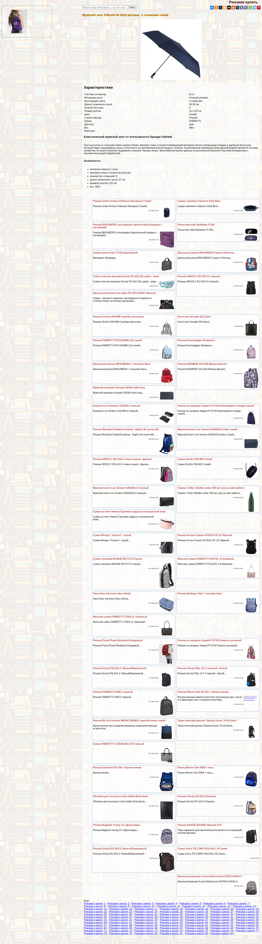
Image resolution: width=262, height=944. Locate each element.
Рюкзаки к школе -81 (171, 933)
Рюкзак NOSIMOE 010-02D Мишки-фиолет (202, 364)
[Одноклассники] (216, 7)
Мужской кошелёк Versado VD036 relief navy (119, 387)
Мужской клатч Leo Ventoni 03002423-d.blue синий (207, 429)
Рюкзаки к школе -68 (196, 928)
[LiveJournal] (237, 7)
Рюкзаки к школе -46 (171, 920)
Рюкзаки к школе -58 (120, 925)
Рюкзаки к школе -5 (190, 903)
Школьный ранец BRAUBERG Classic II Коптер (206, 252)
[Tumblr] (242, 7)
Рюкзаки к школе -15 (95, 909)
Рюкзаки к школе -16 (120, 909)
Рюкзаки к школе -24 (145, 911)
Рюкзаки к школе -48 (221, 920)
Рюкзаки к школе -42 (247, 917)
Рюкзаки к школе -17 (145, 909)
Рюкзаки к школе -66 (145, 928)
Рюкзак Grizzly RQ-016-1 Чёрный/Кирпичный (119, 668)
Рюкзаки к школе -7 (238, 903)
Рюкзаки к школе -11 (168, 906)
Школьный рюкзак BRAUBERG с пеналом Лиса (121, 364)
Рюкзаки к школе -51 (120, 922)
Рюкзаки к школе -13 (219, 906)
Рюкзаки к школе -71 (95, 930)
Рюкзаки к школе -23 (120, 911)
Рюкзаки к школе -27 (221, 911)
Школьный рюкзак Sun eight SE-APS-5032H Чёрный (124, 293)
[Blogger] (225, 7)
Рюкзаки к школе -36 (95, 917)
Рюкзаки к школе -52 (145, 922)
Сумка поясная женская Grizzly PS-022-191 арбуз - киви (126, 276)
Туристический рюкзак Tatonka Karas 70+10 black (207, 720)
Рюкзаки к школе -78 (95, 933)
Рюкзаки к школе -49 (247, 920)
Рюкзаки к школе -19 (196, 909)
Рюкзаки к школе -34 (221, 914)
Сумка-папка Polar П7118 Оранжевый (115, 252)
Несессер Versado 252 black (194, 316)
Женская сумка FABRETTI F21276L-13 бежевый (206, 559)
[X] (220, 7)
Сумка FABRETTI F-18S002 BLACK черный (118, 744)
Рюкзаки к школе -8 (94, 906)
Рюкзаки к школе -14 (244, 906)
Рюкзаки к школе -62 (221, 925)
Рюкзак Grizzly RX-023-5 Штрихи (197, 796)
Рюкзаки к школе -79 (120, 933)
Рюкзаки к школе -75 (196, 930)
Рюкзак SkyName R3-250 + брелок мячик (117, 767)
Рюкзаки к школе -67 (171, 928)
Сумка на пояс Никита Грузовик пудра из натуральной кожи (129, 511)
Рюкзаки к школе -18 (171, 909)
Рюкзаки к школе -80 (145, 933)
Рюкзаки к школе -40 (196, 917)
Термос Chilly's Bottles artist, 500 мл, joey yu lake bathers (211, 488)
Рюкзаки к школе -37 (120, 917)
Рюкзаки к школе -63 (247, 925)
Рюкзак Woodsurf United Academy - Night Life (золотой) (125, 429)
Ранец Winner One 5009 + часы (196, 767)
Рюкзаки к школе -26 (196, 911)
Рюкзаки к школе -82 (196, 933)
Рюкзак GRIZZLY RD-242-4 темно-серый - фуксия (122, 459)
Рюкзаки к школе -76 (221, 930)
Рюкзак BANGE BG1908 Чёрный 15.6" (200, 825)
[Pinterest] (258, 7)
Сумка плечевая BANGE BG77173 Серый (117, 559)
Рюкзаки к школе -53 (171, 922)
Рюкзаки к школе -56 (247, 922)
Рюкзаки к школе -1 (94, 903)
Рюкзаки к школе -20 (221, 909)
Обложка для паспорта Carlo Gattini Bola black (120, 796)
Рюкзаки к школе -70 (247, 928)
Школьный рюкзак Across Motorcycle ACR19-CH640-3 (210, 876)
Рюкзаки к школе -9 (118, 906)
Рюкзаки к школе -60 (171, 925)
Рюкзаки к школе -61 (196, 925)
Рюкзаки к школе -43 (95, 920)
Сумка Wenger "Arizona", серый (112, 535)
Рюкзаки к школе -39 (171, 917)
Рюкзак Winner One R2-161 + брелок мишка (203, 692)
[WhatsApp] (250, 7)
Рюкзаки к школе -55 (221, 922)
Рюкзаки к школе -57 (95, 925)
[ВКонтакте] (212, 7)
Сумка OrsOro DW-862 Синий (195, 459)
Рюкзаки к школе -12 (193, 906)
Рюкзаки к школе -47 (196, 920)
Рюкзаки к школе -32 (171, 914)
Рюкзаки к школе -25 (171, 911)
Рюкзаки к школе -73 (145, 930)
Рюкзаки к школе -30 (120, 914)
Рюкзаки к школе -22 (95, 911)
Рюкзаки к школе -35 (247, 914)
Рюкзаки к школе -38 (145, 917)
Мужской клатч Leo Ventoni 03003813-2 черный (121, 488)
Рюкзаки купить (245, 2)
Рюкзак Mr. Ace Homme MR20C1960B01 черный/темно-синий (129, 720)
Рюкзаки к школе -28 (247, 911)
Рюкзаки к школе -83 (221, 933)
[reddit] (233, 7)
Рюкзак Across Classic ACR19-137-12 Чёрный (205, 535)
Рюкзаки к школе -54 (196, 922)
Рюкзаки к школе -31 (145, 914)
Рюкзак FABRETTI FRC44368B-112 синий (117, 340)
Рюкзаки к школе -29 (95, 914)
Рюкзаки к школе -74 (171, 930)
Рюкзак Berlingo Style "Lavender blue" (200, 593)
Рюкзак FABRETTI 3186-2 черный (113, 692)
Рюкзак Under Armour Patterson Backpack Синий (122, 201)
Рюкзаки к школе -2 (118, 903)
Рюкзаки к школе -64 (95, 928)
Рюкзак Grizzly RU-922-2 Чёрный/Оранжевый (120, 848)
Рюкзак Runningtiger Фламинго (196, 340)
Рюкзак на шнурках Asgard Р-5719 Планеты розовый (209, 640)
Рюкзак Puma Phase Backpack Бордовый (118, 640)
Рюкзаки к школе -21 (247, 909)
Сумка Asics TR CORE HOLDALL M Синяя (202, 848)
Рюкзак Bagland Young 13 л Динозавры (116, 825)
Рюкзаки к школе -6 (214, 903)
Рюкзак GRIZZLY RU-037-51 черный (199, 276)
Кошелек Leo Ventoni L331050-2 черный (116, 405)
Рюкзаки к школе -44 (120, 920)
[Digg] (229, 7)
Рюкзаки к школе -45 (145, 920)
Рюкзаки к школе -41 (221, 917)
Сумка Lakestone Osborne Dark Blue (199, 201)
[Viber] (246, 7)
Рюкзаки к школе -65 (120, 928)
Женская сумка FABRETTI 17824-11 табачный (120, 616)
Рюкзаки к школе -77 (247, 930)
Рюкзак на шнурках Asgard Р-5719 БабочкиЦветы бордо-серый (216, 405)
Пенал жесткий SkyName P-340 (196, 224)
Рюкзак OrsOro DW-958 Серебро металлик (118, 316)
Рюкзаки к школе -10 (143, 906)
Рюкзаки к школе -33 (196, 914)
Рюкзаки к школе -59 (145, 925)
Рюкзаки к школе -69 (221, 928)
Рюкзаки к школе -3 (142, 903)
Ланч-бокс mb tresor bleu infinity (112, 593)
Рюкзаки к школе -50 (95, 922)
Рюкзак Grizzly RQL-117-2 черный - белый (202, 668)
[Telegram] (254, 7)
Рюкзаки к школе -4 (166, 903)
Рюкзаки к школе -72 (120, 930)
